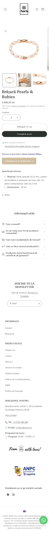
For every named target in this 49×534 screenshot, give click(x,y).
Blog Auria (9, 334)
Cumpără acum (24, 134)
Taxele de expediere (18, 106)
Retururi (9, 362)
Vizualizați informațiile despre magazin (22, 146)
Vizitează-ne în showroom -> (19, 161)
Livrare (8, 356)
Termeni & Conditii (13, 368)
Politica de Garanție (14, 391)
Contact (8, 328)
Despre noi (10, 350)
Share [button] (7, 195)
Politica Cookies (12, 373)
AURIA (11, 516)
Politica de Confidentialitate (17, 379)
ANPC (7, 385)
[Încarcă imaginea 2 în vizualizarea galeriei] (24, 80)
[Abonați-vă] (39, 304)
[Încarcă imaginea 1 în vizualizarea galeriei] (9, 80)
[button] (5, 9)
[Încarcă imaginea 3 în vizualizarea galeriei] (39, 80)
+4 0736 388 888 (20, 422)
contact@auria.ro (24, 428)
